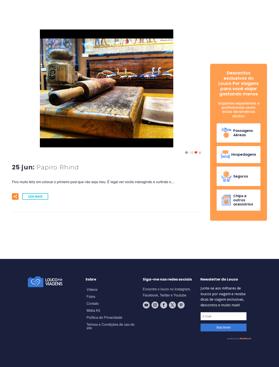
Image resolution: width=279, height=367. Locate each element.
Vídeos (92, 290)
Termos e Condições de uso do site (110, 326)
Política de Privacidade (104, 318)
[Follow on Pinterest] (181, 305)
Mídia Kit (93, 311)
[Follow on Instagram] (154, 305)
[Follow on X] (172, 305)
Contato (93, 304)
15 (191, 152)
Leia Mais (35, 196)
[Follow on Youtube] (146, 305)
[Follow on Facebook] (163, 305)
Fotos (91, 297)
